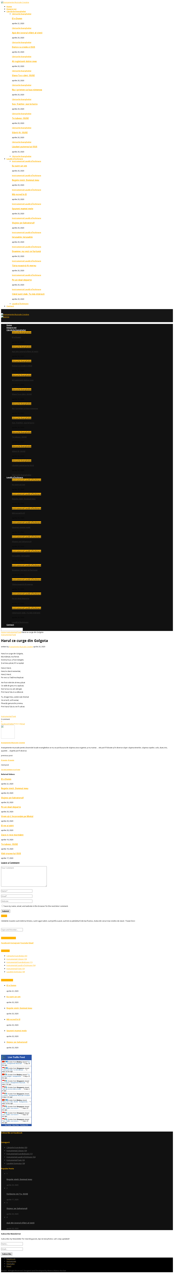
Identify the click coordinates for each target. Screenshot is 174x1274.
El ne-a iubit (7, 825)
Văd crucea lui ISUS (11, 853)
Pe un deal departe (22, 280)
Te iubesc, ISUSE (20, 118)
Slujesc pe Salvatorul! (23, 222)
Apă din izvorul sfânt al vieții (27, 32)
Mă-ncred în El (19, 194)
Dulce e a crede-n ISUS (23, 47)
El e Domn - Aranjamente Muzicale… (16, 1062)
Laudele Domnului (16, 971)
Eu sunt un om (19, 165)
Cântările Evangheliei (16, 11)
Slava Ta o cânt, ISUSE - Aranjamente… (16, 1102)
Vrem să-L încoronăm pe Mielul (17, 816)
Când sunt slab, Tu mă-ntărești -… (14, 1070)
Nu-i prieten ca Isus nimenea (27, 89)
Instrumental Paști (13, 632)
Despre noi (11, 9)
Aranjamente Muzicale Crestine (21, 646)
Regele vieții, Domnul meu (25, 180)
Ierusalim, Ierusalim (22, 237)
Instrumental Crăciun (17, 959)
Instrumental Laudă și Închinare (26, 161)
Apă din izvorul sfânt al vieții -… (13, 1089)
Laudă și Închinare (15, 159)
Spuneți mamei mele (22, 208)
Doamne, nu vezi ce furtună (26, 251)
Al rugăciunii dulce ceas (24, 61)
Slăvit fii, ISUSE (20, 132)
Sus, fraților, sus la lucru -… (12, 1108)
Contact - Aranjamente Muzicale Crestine (16, 1095)
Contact (10, 306)
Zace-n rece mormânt (12, 834)
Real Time (16, 1125)
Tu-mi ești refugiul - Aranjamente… (16, 1075)
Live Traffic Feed (16, 1057)
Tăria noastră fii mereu (24, 265)
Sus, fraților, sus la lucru (25, 104)
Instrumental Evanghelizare (19, 962)
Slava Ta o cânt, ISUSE (23, 75)
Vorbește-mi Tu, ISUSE (17, 1194)
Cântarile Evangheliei (21, 14)
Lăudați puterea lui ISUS (24, 146)
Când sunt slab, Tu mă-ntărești (28, 294)
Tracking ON (24, 1125)
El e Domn (17, 18)
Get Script (8, 1125)
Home (9, 6)
